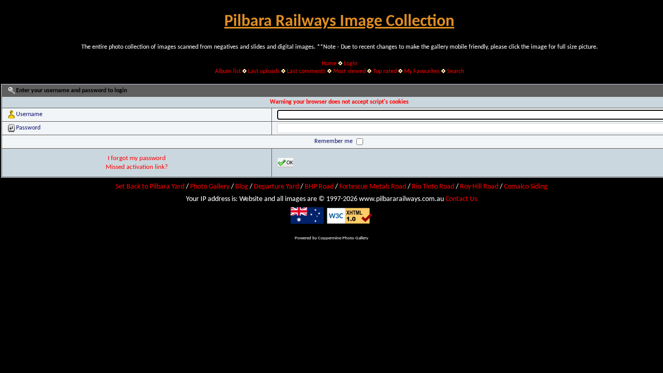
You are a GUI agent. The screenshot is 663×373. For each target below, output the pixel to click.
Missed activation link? (137, 167)
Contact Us (461, 199)
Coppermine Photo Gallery (343, 238)
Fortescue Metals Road (372, 187)
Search (455, 71)
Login (350, 64)
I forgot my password (137, 158)
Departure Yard (276, 187)
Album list (228, 71)
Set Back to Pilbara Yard (150, 187)
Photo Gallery (209, 187)
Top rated (385, 71)
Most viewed (349, 71)
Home (329, 64)
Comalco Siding (525, 187)
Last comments (306, 71)
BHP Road (319, 187)
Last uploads (264, 71)
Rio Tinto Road (433, 187)
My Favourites (422, 71)
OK (289, 163)
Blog (241, 187)
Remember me (334, 141)
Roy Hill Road (479, 187)
